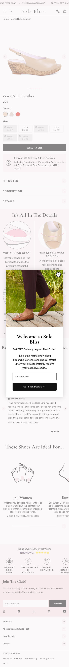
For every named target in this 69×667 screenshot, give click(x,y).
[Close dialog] (58, 275)
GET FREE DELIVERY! (34, 386)
